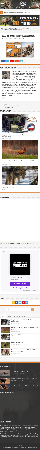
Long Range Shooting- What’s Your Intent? (24, 386)
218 (21, 382)
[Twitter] (20, 302)
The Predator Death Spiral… (20, 371)
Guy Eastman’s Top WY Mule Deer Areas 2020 (12, 106)
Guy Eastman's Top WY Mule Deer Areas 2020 (17, 28)
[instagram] (26, 302)
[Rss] (13, 302)
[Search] (32, 309)
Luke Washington (8, 38)
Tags (23, 316)
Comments (17, 316)
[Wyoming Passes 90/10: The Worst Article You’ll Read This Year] (5, 381)
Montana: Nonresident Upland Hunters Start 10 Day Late (18, 12)
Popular (10, 316)
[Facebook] (16, 302)
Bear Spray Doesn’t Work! (18, 342)
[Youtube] (23, 302)
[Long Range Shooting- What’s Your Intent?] (5, 387)
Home (1, 28)
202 (22, 387)
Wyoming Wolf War (8, 187)
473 (23, 373)
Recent (3, 316)
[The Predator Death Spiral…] (5, 373)
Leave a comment (8, 40)
